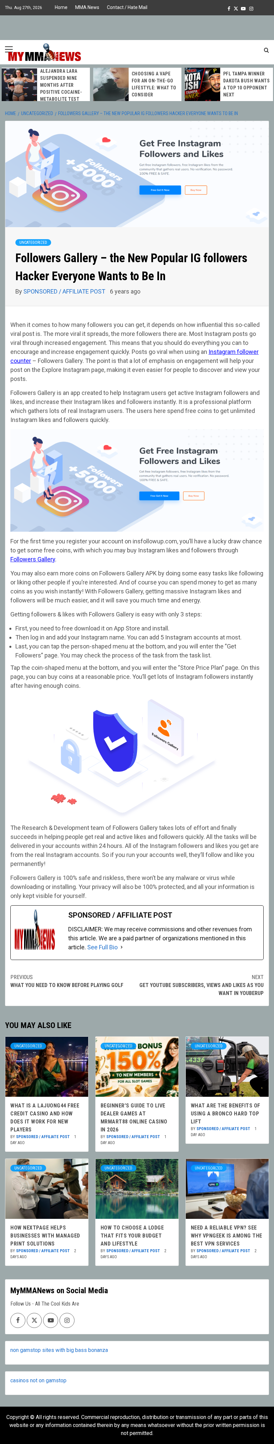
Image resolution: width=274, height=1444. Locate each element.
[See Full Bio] (122, 947)
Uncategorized (33, 242)
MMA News (87, 7)
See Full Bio (102, 947)
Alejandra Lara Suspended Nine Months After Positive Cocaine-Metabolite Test (61, 85)
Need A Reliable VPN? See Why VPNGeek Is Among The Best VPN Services (226, 1236)
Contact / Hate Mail (127, 7)
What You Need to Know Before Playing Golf (66, 981)
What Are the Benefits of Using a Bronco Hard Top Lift (225, 1113)
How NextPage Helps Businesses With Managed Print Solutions (45, 1236)
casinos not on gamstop (38, 1380)
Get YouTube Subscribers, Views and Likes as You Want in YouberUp (201, 985)
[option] (46, 85)
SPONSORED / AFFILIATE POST (65, 291)
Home (61, 7)
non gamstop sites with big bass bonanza (59, 1350)
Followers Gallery (32, 559)
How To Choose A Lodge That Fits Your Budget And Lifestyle (132, 1236)
